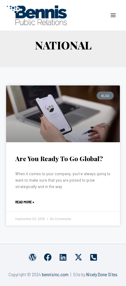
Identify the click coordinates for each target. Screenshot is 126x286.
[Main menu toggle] (113, 15)
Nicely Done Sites (101, 274)
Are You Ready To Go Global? (59, 158)
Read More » (24, 202)
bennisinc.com (55, 274)
